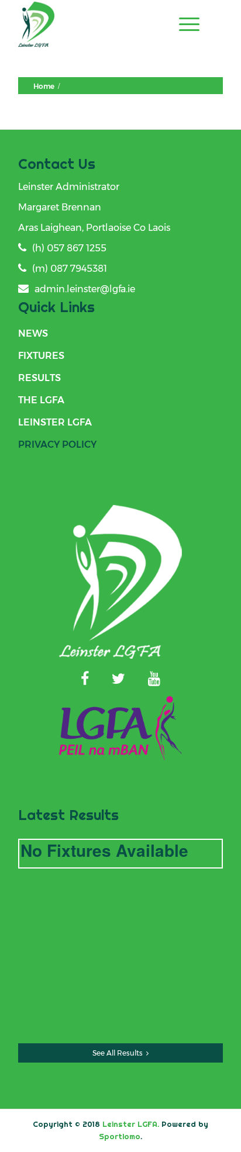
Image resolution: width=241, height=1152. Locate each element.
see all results (117, 1053)
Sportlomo (119, 1136)
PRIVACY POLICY (57, 444)
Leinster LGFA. (130, 1124)
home (43, 86)
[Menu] (183, 24)
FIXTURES (41, 355)
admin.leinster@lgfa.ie (85, 289)
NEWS (33, 333)
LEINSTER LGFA (55, 422)
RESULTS (39, 377)
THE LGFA (41, 400)
